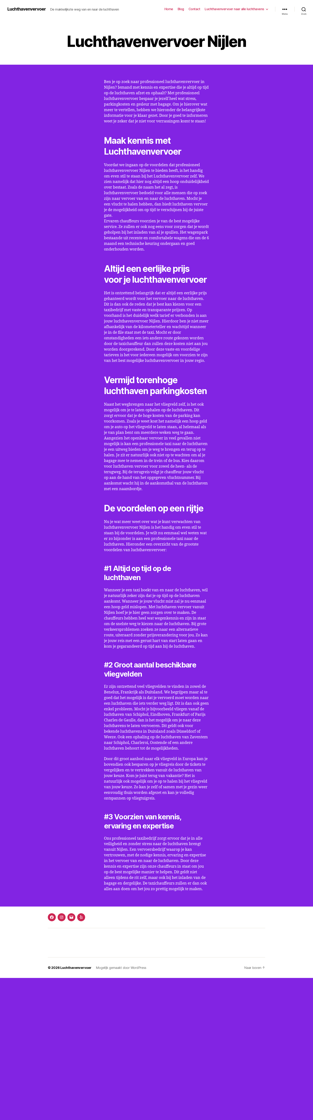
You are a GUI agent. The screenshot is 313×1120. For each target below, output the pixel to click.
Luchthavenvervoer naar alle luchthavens (234, 9)
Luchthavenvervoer (26, 9)
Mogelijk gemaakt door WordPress (121, 968)
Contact (194, 9)
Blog (181, 9)
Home (168, 9)
